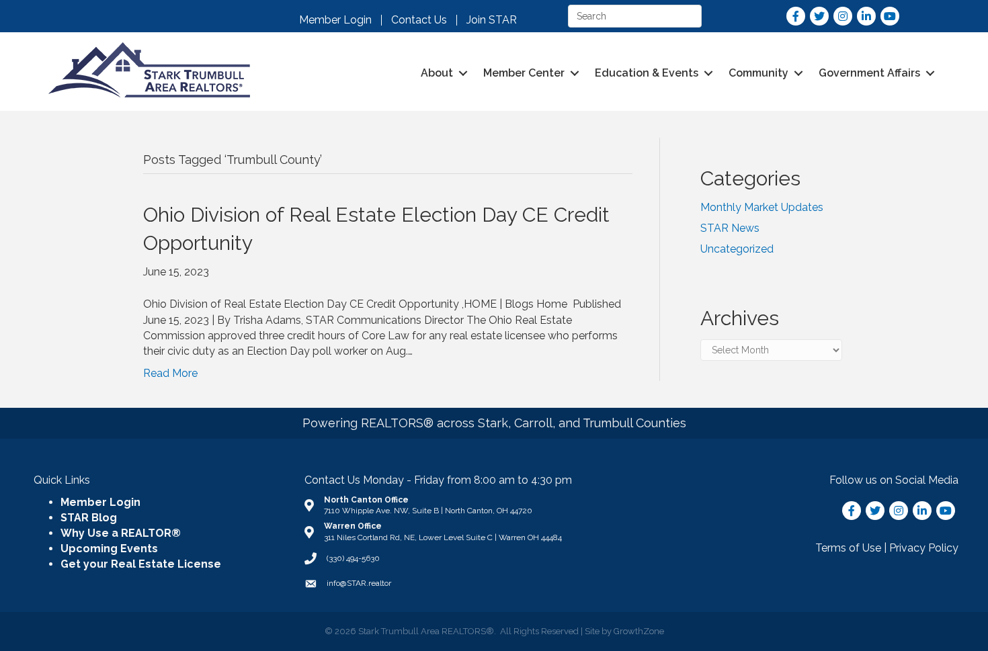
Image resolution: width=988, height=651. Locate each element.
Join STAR (491, 20)
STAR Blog (88, 517)
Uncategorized (737, 249)
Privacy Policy (923, 547)
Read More (170, 373)
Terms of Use (848, 547)
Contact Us (419, 20)
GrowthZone (639, 631)
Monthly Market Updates (761, 207)
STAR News (729, 228)
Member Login (335, 20)
